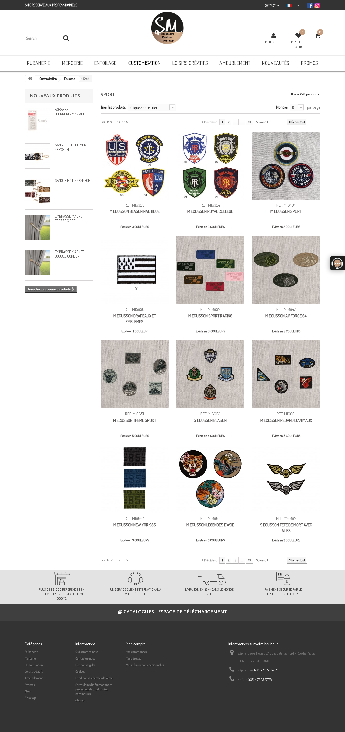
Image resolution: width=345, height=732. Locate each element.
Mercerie (30, 658)
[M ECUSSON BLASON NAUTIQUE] (135, 166)
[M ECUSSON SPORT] (286, 166)
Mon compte (273, 42)
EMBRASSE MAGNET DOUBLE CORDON (69, 254)
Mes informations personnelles (145, 665)
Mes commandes (136, 652)
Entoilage (30, 698)
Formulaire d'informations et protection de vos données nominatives (93, 689)
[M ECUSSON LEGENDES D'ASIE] (210, 479)
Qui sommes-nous (86, 652)
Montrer (282, 106)
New (27, 691)
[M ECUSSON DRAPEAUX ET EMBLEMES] (135, 270)
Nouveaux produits (55, 96)
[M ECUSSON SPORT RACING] (210, 270)
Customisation (34, 665)
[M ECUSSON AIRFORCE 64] (286, 270)
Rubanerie (31, 652)
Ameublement (34, 678)
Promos (30, 685)
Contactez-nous (85, 658)
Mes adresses (133, 658)
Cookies (80, 671)
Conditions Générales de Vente (94, 678)
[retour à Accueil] (30, 78)
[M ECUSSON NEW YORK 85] (135, 479)
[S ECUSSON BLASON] (210, 374)
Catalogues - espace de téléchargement (174, 612)
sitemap (80, 700)
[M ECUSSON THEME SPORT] (135, 374)
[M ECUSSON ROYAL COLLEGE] (210, 166)
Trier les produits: (113, 106)
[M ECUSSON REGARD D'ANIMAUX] (286, 374)
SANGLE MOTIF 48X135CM (73, 180)
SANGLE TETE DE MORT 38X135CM (71, 147)
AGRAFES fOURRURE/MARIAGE (70, 111)
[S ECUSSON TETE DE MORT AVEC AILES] (286, 479)
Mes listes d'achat (298, 44)
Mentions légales (85, 665)
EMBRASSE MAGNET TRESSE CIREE (69, 218)
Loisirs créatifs (34, 671)
